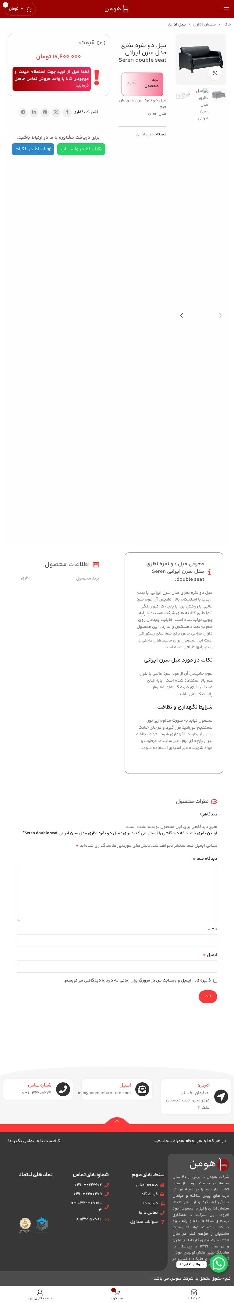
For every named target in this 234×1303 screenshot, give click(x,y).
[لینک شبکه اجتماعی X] (56, 112)
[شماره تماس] (63, 1089)
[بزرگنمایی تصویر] (215, 73)
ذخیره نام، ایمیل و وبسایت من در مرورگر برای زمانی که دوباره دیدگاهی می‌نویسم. (137, 980)
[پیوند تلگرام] (23, 112)
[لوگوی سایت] (117, 9)
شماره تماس (39, 1085)
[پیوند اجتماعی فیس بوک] (67, 112)
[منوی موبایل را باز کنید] (226, 9)
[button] (220, 59)
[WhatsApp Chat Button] (219, 1263)
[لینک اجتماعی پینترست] (45, 112)
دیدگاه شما (205, 859)
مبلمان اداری (204, 24)
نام (212, 929)
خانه (227, 24)
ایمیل (210, 955)
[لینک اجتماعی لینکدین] (34, 112)
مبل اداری (177, 24)
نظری (131, 83)
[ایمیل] (142, 1089)
